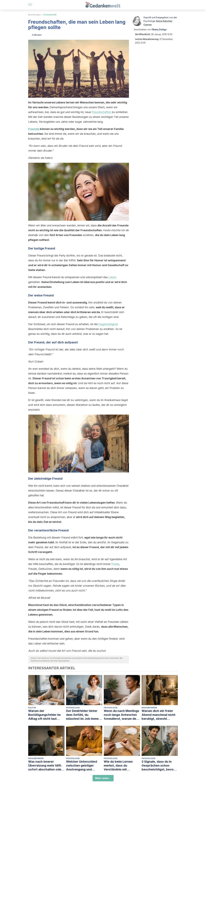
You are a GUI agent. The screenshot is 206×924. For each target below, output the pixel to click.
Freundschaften (102, 112)
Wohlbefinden (149, 707)
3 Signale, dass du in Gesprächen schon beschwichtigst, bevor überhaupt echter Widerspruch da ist (158, 765)
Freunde (33, 129)
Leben (112, 277)
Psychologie (73, 707)
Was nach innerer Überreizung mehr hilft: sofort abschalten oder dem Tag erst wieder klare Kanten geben (45, 765)
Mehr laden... (103, 778)
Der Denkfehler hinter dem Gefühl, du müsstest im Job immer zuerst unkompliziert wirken (83, 715)
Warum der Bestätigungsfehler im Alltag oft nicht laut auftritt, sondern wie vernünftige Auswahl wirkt (44, 715)
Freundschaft (49, 15)
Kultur (32, 707)
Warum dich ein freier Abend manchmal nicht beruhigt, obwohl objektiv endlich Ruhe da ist (160, 715)
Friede (115, 564)
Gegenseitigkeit (108, 324)
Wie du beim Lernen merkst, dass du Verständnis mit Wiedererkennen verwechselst (118, 765)
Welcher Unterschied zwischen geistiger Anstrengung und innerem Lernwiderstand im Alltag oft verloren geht (84, 765)
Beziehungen (34, 15)
